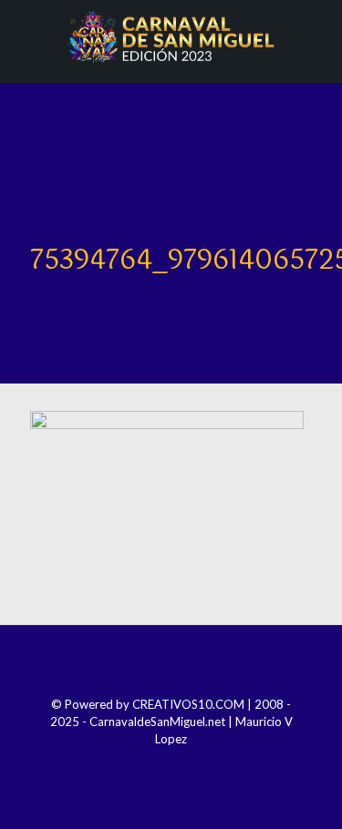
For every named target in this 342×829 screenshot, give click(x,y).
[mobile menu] (317, 36)
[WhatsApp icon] (208, 764)
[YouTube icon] (183, 764)
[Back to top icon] (171, 663)
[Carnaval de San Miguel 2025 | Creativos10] (171, 36)
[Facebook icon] (134, 764)
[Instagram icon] (159, 764)
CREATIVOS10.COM (188, 704)
